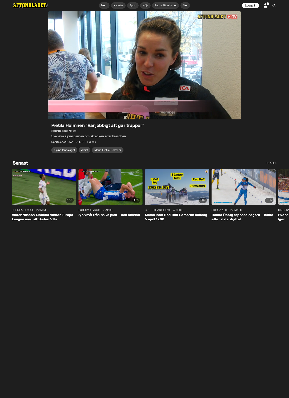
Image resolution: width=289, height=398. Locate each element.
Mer (185, 5)
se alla (271, 163)
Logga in (250, 5)
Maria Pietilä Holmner (107, 150)
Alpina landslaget (64, 150)
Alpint (84, 150)
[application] (144, 65)
